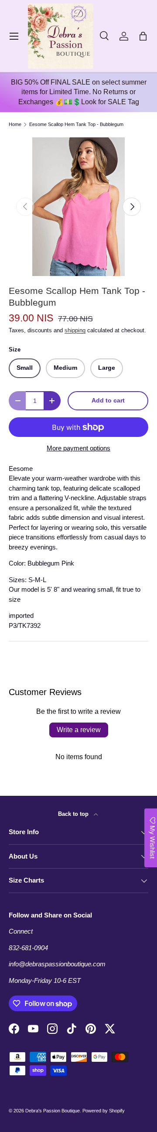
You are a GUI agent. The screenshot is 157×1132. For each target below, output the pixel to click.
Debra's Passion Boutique (52, 1110)
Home (15, 124)
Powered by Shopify (103, 1110)
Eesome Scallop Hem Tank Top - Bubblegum (76, 124)
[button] (143, 36)
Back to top (74, 814)
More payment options (78, 448)
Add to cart (108, 400)
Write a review (79, 729)
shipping (75, 330)
